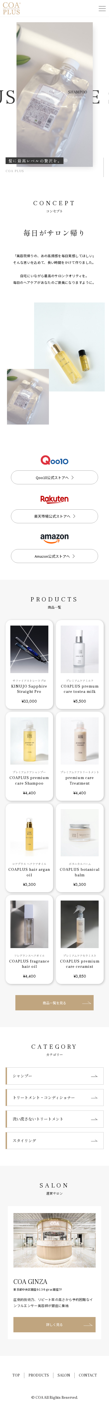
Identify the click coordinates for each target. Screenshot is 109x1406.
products (39, 1375)
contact (88, 1375)
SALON (64, 1375)
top (16, 1375)
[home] (12, 8)
